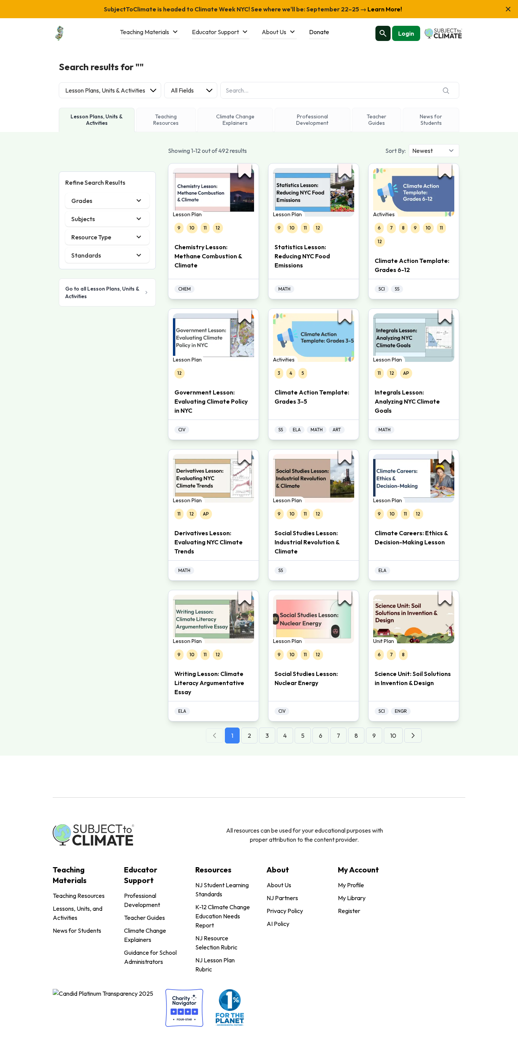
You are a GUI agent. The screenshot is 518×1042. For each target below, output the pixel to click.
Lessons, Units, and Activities (77, 913)
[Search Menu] (383, 33)
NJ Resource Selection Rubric (216, 942)
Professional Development (142, 900)
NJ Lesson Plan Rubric (215, 964)
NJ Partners (282, 898)
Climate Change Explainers (145, 935)
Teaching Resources (79, 895)
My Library (352, 898)
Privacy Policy (285, 911)
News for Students (77, 930)
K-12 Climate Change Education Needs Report (222, 916)
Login (406, 33)
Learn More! (384, 9)
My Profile (351, 885)
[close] (508, 9)
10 (393, 735)
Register (349, 911)
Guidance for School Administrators (150, 957)
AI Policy (278, 923)
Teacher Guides (144, 917)
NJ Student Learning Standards (222, 889)
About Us (279, 885)
